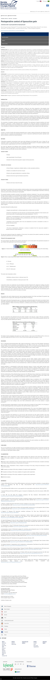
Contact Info (4, 655)
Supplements (36, 646)
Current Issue (35, 643)
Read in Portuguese (7, 606)
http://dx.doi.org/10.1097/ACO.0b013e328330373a (21, 530)
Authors (13, 641)
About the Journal (4, 643)
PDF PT (5, 611)
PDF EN (5, 614)
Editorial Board (3, 649)
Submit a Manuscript (14, 643)
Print (5, 617)
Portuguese (45, 1)
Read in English (7, 609)
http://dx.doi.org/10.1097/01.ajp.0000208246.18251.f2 (31, 553)
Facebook (6, 631)
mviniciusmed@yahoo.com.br (10, 593)
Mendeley (6, 626)
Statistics (3, 40)
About (3, 641)
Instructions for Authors (25, 642)
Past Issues (36, 645)
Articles (35, 641)
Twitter (5, 634)
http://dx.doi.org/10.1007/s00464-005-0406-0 (32, 549)
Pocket (5, 629)
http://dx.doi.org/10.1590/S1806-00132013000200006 (24, 505)
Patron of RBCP (4, 654)
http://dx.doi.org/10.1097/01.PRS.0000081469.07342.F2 (15, 545)
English (38, 1)
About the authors (5, 37)
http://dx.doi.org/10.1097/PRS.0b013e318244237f (11, 562)
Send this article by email (8, 620)
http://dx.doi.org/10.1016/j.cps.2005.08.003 (10, 512)
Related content (5, 43)
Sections (3, 650)
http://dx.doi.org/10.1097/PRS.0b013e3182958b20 (36, 535)
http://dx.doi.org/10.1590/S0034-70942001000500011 (12, 496)
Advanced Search (45, 642)
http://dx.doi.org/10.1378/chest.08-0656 (18, 522)
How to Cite (6, 623)
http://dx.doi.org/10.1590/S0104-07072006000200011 (21, 541)
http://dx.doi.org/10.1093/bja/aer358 (20, 526)
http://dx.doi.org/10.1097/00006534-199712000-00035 (12, 517)
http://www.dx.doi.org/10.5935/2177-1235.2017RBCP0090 (12, 30)
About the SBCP (4, 646)
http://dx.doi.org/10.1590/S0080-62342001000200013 (23, 508)
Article (3, 33)
